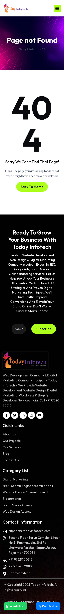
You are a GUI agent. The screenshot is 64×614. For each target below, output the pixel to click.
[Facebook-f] (6, 415)
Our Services (12, 447)
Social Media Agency (17, 505)
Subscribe (44, 329)
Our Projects (12, 441)
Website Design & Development (25, 492)
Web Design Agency (17, 511)
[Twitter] (14, 415)
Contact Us (11, 460)
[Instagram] (31, 415)
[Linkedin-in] (23, 415)
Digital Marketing (15, 479)
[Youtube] (40, 415)
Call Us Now (49, 606)
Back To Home (32, 186)
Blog (6, 454)
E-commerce (12, 499)
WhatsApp (16, 606)
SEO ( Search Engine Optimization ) (28, 486)
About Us (9, 434)
